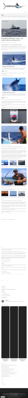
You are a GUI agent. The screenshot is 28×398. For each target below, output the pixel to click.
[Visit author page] (2, 355)
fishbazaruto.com (7, 348)
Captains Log (14, 42)
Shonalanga (3, 42)
